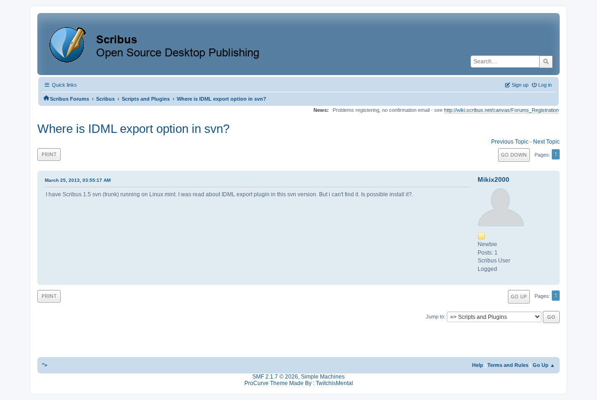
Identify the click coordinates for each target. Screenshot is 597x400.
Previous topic (509, 141)
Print (49, 154)
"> (44, 365)
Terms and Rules (507, 365)
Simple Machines (323, 376)
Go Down (514, 154)
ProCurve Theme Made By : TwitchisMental (298, 383)
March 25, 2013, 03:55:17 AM (78, 180)
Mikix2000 (493, 179)
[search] (546, 61)
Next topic (546, 141)
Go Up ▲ (544, 365)
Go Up (519, 296)
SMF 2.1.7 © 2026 (275, 376)
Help (477, 365)
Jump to (435, 316)
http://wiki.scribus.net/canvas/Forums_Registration (501, 110)
